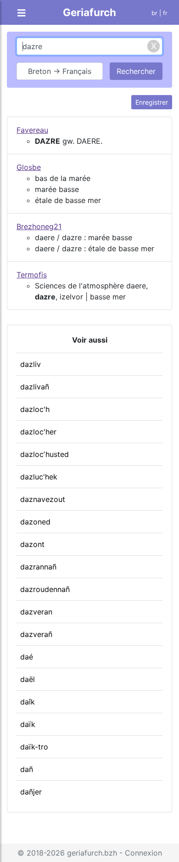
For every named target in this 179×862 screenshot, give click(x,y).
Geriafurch (89, 12)
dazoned (35, 521)
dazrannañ (38, 566)
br (154, 13)
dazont (32, 544)
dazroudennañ (45, 589)
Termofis (32, 274)
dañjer (31, 791)
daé (26, 656)
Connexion (143, 852)
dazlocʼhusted (44, 454)
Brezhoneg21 (39, 226)
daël (27, 679)
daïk (27, 724)
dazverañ (36, 634)
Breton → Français (59, 71)
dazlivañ (34, 386)
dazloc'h (35, 409)
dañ (26, 769)
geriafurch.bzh (92, 852)
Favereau (32, 130)
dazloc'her (38, 431)
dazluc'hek (38, 476)
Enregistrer (151, 102)
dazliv (30, 364)
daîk (27, 701)
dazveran (36, 611)
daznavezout (42, 499)
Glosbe (29, 167)
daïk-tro (34, 746)
